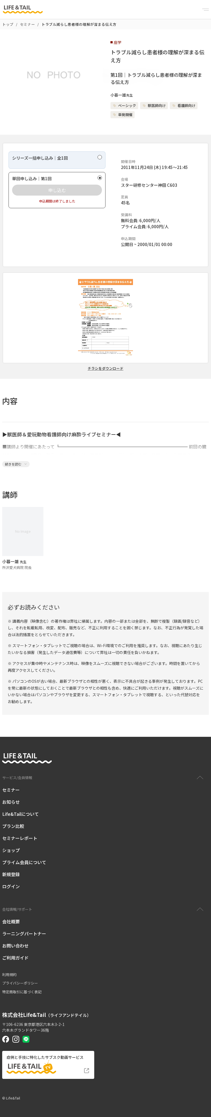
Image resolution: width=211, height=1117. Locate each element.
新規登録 (11, 874)
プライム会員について (24, 862)
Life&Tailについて (20, 814)
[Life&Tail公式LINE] (26, 1039)
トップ (7, 24)
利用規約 (9, 974)
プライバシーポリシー (20, 983)
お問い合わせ (15, 945)
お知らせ (11, 802)
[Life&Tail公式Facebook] (5, 1039)
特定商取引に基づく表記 (21, 991)
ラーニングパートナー (24, 933)
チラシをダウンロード (105, 368)
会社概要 (11, 921)
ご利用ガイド (15, 957)
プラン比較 (13, 826)
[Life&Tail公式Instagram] (15, 1039)
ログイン (11, 886)
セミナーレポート (19, 838)
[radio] (57, 160)
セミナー (27, 24)
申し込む (57, 190)
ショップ (11, 850)
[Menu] (205, 9)
